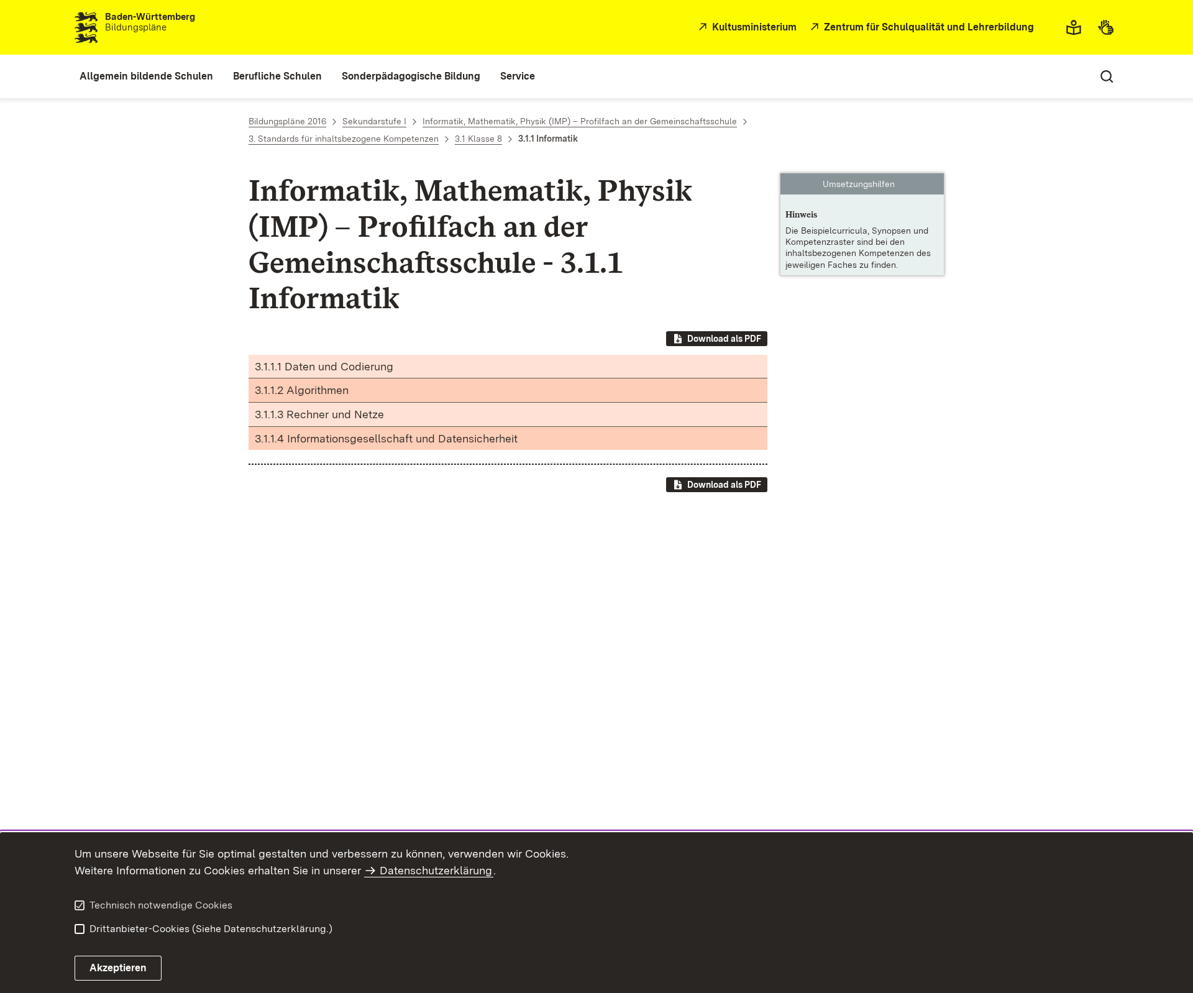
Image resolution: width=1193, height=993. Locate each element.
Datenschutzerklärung (436, 870)
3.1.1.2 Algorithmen (302, 389)
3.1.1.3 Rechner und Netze (319, 414)
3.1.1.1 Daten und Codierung (324, 366)
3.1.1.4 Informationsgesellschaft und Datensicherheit (386, 438)
